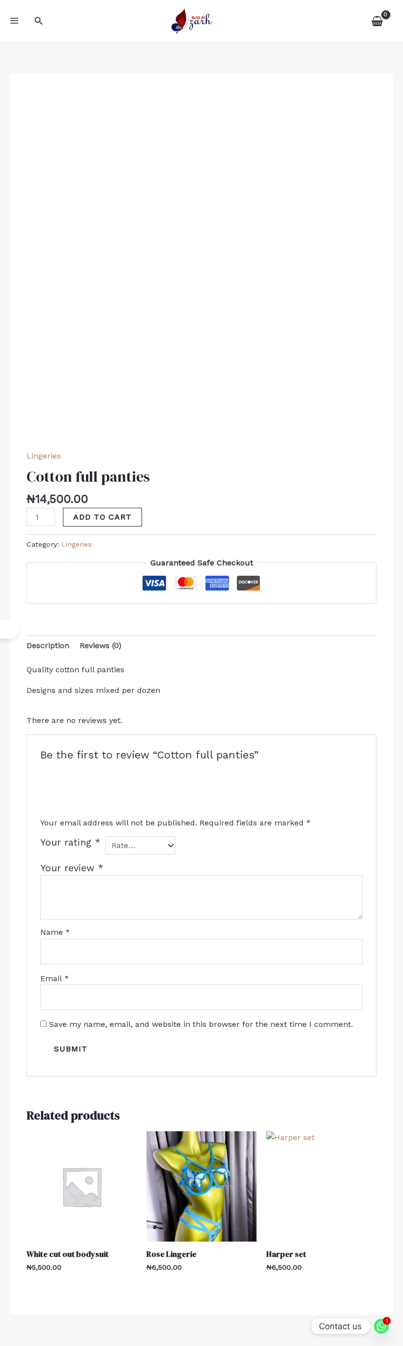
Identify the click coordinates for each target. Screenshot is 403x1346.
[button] (38, 21)
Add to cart (102, 517)
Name (55, 932)
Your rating (70, 842)
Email (54, 978)
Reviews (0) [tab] (100, 645)
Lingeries (44, 455)
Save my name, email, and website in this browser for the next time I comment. (201, 1024)
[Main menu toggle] (14, 20)
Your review (71, 868)
